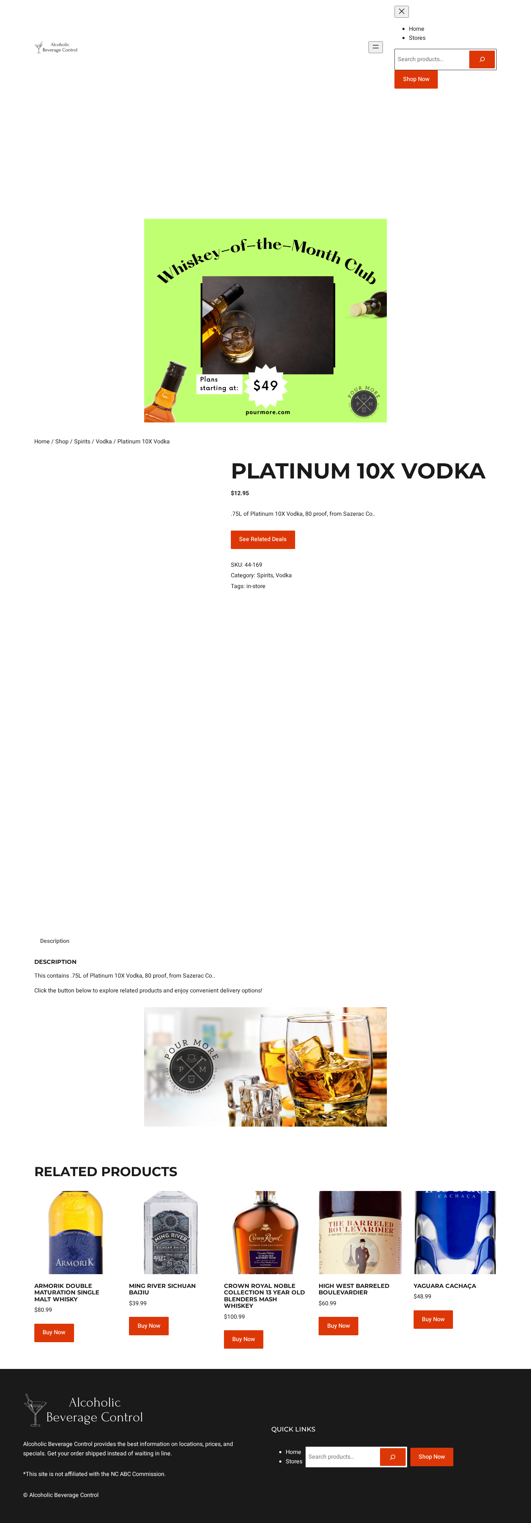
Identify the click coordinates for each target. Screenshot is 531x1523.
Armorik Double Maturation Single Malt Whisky (66, 1293)
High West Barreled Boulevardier (354, 1289)
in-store (256, 586)
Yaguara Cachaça (445, 1286)
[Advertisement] (265, 156)
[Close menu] (401, 12)
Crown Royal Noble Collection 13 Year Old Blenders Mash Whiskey (264, 1296)
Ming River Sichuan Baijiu (162, 1289)
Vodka (104, 441)
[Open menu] (375, 47)
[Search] (482, 59)
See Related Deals (262, 539)
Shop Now (416, 79)
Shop (62, 441)
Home (42, 441)
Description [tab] (54, 941)
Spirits (82, 441)
